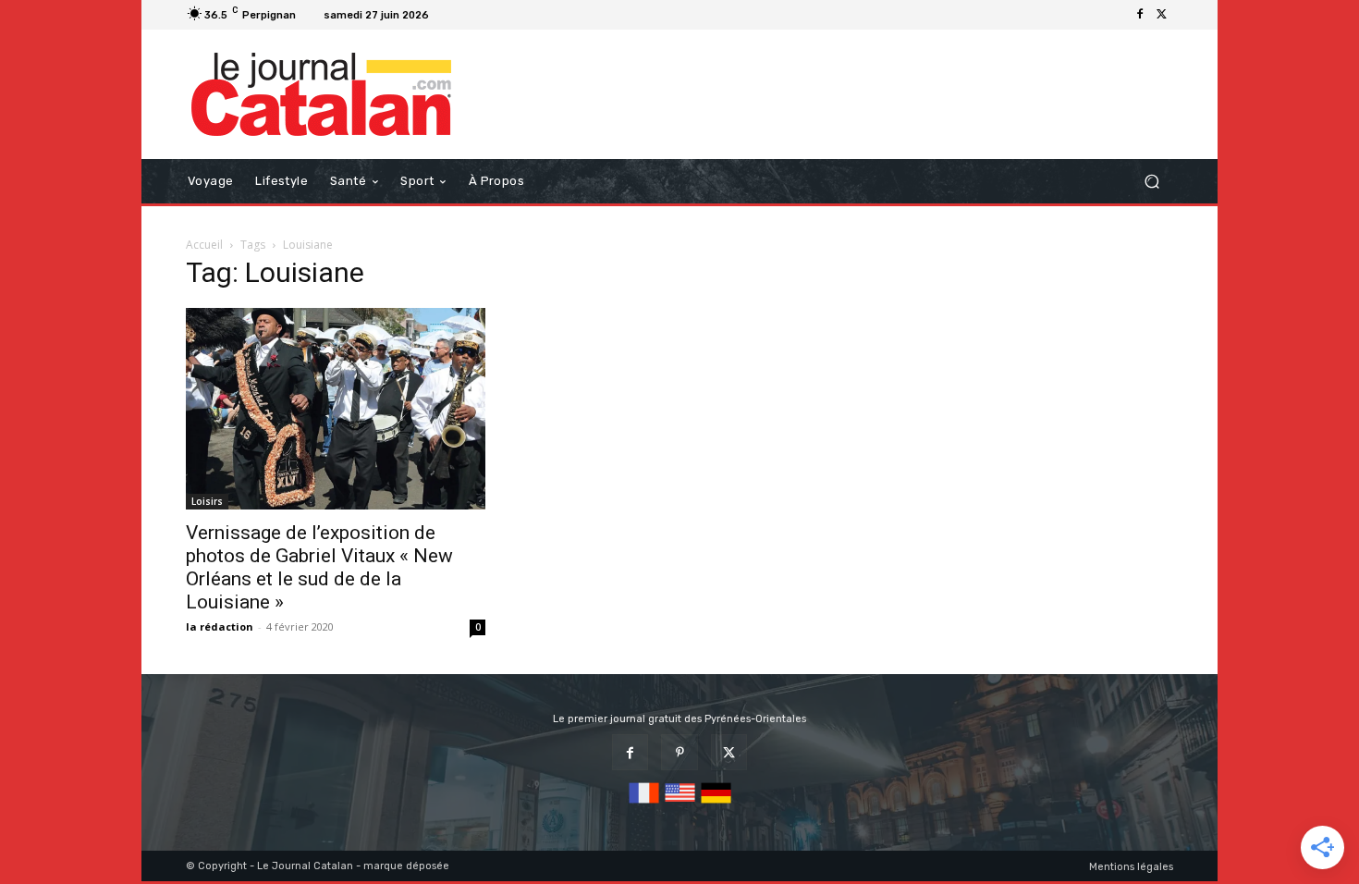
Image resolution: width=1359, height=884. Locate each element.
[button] (1151, 181)
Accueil (204, 244)
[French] (644, 804)
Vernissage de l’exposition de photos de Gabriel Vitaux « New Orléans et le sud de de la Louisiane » (319, 567)
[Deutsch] (716, 804)
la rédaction (219, 626)
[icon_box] (459, 17)
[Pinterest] (679, 752)
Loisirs (207, 501)
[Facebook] (1140, 15)
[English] (680, 804)
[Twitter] (1162, 15)
